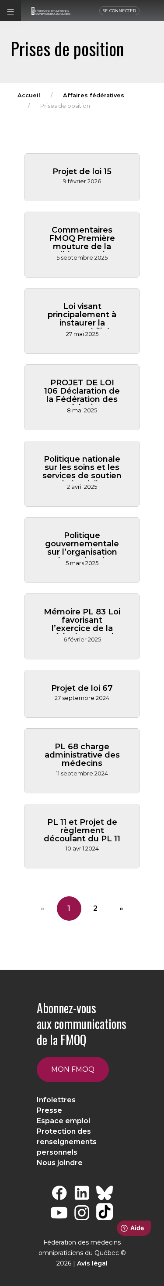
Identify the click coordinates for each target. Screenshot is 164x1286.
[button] (10, 10)
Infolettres (56, 1100)
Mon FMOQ (72, 1069)
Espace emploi (63, 1121)
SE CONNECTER (119, 10)
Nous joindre (60, 1163)
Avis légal (92, 1263)
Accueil (28, 95)
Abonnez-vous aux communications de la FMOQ (81, 1024)
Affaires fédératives (93, 95)
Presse (49, 1110)
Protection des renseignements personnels (67, 1141)
